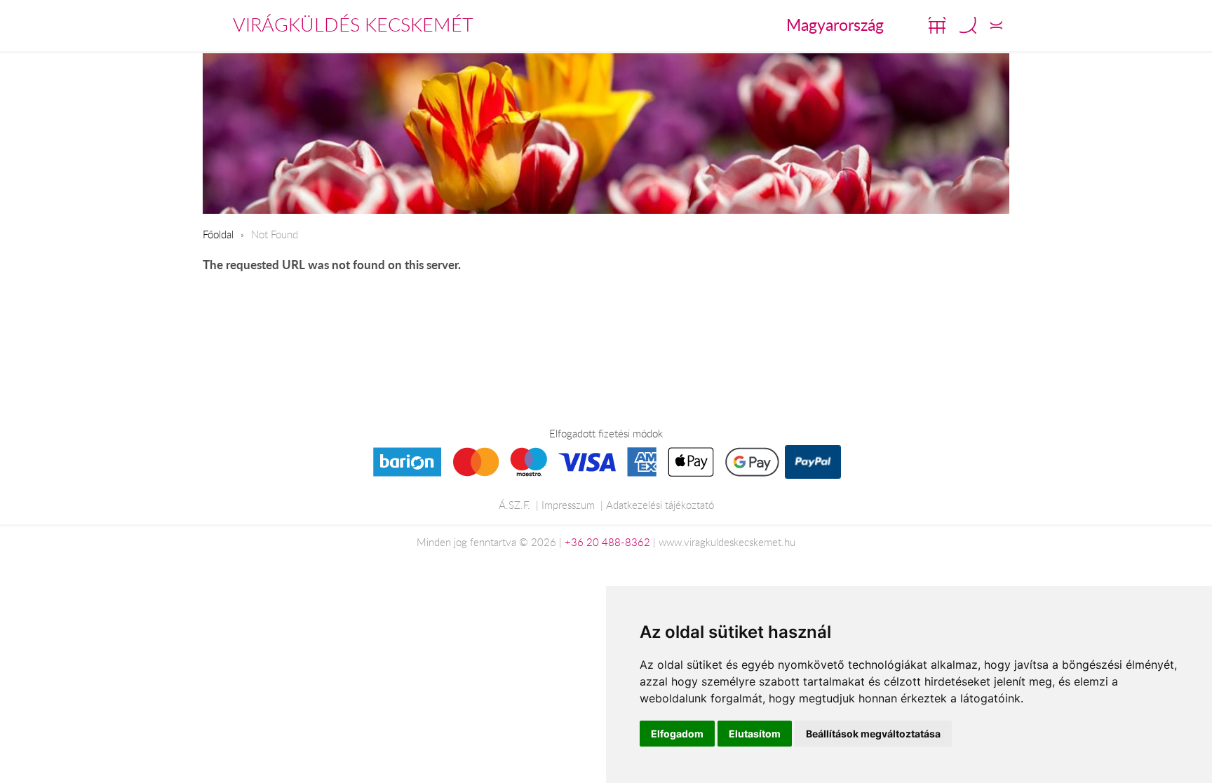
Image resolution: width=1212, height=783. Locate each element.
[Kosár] (937, 25)
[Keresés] (967, 25)
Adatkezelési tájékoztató (660, 505)
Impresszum (568, 505)
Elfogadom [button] (677, 734)
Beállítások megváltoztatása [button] (873, 734)
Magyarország (835, 24)
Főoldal (218, 234)
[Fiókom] (996, 25)
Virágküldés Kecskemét (353, 24)
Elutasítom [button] (755, 734)
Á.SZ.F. (514, 505)
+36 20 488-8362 (607, 542)
